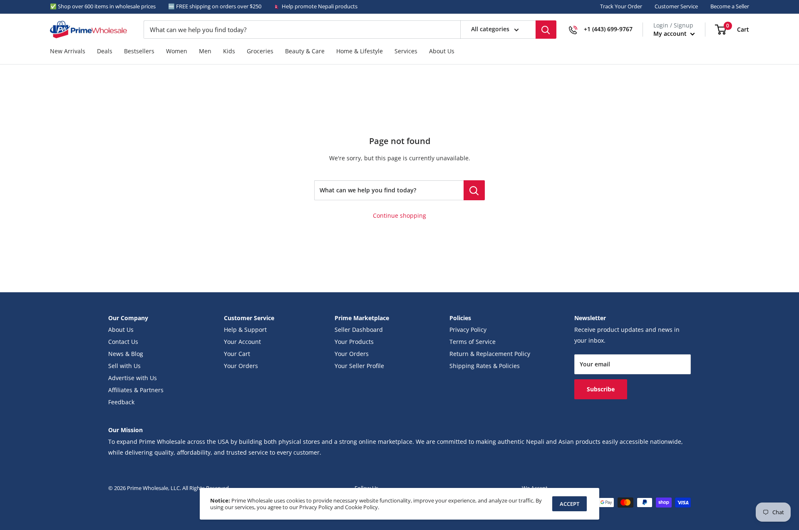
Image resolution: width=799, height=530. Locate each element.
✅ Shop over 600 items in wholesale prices (103, 6)
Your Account (242, 342)
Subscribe (601, 389)
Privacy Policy (467, 329)
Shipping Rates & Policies (484, 366)
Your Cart (237, 354)
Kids (229, 51)
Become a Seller (729, 6)
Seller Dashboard (359, 329)
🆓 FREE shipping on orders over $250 (214, 6)
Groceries (260, 51)
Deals (104, 51)
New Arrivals (67, 51)
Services (406, 51)
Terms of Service (472, 342)
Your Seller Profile (359, 366)
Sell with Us (124, 366)
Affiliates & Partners (136, 390)
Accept (569, 504)
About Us (441, 51)
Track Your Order (621, 6)
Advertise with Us (132, 378)
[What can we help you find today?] (474, 190)
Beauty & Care (305, 51)
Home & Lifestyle (359, 51)
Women (176, 51)
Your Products (354, 342)
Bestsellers (139, 51)
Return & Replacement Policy (489, 354)
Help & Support (245, 329)
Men (205, 51)
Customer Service (676, 6)
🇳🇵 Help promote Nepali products (315, 6)
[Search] (546, 29)
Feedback (121, 402)
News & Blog (125, 354)
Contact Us (123, 342)
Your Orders (241, 366)
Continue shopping (399, 215)
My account (670, 33)
